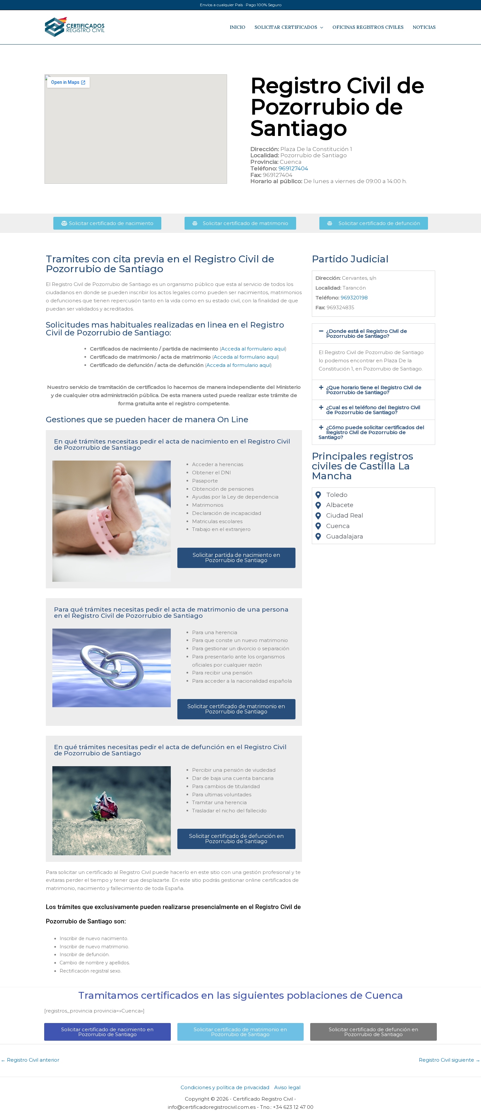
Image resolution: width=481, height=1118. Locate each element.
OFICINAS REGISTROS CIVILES (367, 27)
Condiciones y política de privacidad (225, 1087)
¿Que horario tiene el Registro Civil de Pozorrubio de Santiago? (373, 389)
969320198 (354, 297)
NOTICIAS (424, 27)
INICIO (237, 27)
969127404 (293, 168)
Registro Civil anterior (30, 1060)
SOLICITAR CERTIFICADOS (286, 27)
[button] (373, 333)
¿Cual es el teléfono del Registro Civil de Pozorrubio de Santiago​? (373, 409)
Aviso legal (287, 1087)
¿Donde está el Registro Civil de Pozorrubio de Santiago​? (366, 333)
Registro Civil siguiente (449, 1060)
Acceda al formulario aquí (253, 349)
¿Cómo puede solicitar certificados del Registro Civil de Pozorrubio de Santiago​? (371, 432)
